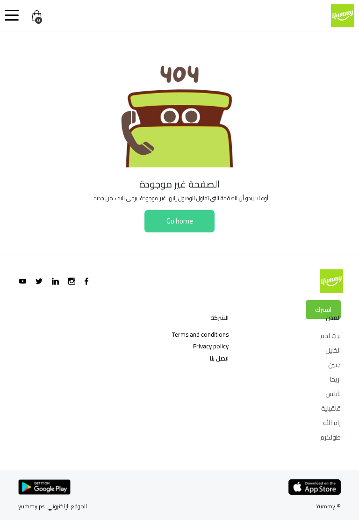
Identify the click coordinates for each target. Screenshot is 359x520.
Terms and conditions (200, 334)
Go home (179, 221)
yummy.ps (31, 506)
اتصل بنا (219, 358)
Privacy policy (211, 346)
